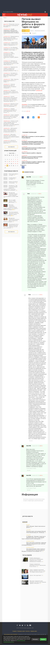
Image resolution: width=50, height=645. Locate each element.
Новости (32, 30)
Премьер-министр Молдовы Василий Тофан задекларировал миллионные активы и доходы (11, 38)
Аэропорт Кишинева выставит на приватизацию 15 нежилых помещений (10, 86)
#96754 (41, 475)
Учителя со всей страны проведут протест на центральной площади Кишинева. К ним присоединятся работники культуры (11, 123)
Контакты (28, 631)
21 (13, 163)
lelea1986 (43, 30)
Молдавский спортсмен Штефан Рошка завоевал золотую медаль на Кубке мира (11, 195)
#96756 (41, 294)
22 (15, 163)
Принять (43, 639)
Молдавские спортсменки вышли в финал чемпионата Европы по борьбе (11, 219)
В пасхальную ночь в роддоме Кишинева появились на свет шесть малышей (11, 226)
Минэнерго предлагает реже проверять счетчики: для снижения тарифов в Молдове (11, 136)
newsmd (28, 524)
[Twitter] (22, 625)
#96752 (40, 193)
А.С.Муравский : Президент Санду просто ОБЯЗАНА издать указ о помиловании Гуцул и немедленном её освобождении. (34, 537)
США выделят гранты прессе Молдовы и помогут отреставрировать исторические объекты (10, 130)
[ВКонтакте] (19, 625)
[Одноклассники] (25, 625)
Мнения (24, 522)
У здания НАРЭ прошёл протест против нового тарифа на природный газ (11, 44)
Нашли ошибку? (43, 114)
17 (5, 163)
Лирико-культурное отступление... (13, 182)
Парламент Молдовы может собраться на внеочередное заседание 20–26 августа (11, 92)
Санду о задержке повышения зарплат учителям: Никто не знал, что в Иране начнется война (11, 116)
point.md (28, 111)
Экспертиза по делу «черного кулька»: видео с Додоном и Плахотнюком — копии (11, 74)
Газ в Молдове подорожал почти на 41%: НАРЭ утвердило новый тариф (11, 49)
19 (9, 163)
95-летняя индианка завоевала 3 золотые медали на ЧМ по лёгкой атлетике (11, 213)
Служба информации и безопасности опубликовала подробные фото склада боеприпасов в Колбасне (11, 31)
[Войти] (45, 11)
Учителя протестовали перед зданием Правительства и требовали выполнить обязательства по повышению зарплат (10, 99)
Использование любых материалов (10, 634)
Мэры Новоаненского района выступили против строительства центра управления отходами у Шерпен (11, 55)
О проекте (14, 631)
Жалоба (28, 188)
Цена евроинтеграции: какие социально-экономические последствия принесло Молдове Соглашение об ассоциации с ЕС (33, 550)
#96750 (41, 176)
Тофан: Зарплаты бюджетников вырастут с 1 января (11, 80)
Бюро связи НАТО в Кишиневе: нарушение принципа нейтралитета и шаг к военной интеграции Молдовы (34, 544)
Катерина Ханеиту (30, 541)
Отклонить (35, 639)
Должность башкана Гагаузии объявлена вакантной (10, 142)
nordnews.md (39, 90)
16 (17, 161)
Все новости (11, 146)
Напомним (24, 104)
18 (7, 163)
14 (13, 161)
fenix (28, 193)
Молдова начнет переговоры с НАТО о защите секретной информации (11, 105)
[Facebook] (17, 625)
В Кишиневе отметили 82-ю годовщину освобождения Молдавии (11, 25)
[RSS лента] (27, 625)
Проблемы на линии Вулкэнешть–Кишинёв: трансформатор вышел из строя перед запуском (11, 62)
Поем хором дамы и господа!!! (13, 174)
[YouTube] (30, 625)
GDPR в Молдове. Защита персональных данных (35, 527)
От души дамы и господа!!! (12, 178)
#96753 (41, 445)
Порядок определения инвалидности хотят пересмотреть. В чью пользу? (10, 110)
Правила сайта (33, 631)
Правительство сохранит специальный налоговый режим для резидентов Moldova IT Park (11, 68)
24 (5, 165)
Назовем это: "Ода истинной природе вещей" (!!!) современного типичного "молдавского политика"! (10, 188)
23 (17, 163)
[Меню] (3, 14)
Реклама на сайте (21, 631)
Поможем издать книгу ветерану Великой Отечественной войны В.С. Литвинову (36, 532)
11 (7, 161)
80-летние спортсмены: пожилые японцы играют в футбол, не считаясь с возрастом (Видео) (11, 207)
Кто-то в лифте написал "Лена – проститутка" (13, 201)
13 (11, 161)
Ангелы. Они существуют (36, 575)
